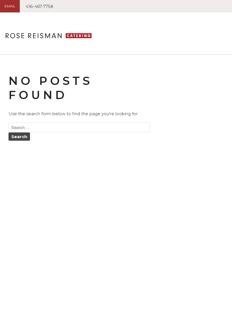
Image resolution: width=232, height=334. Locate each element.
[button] (10, 6)
